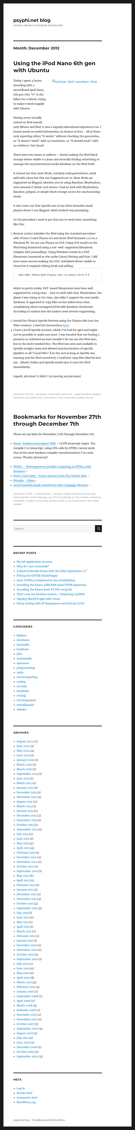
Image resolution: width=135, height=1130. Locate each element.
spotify (80, 397)
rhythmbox (70, 397)
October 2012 (25, 866)
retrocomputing (27, 677)
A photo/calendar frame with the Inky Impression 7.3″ (52, 571)
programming (26, 667)
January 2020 (25, 760)
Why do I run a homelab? (33, 566)
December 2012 (27, 857)
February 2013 (26, 852)
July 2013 (22, 834)
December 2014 (27, 792)
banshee (86, 394)
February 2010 (26, 987)
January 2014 (25, 811)
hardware (41, 394)
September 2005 (27, 1056)
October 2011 (25, 903)
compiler (77, 493)
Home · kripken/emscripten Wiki (34, 443)
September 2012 (27, 871)
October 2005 (25, 1051)
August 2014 (25, 801)
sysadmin (23, 691)
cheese (67, 493)
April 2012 (23, 880)
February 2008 (26, 1010)
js (73, 497)
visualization (79, 500)
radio (20, 672)
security (22, 686)
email (33, 497)
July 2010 (22, 963)
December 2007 (27, 1014)
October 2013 (25, 824)
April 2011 (23, 926)
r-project (30, 500)
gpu (45, 497)
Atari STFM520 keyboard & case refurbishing (46, 580)
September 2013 (27, 829)
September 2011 (27, 908)
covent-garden (21, 497)
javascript (66, 497)
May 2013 (23, 843)
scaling (21, 681)
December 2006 (27, 1047)
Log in (21, 1088)
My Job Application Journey (34, 561)
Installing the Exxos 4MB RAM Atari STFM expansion (51, 585)
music (60, 397)
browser (58, 493)
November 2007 (27, 1019)
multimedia (53, 394)
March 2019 (24, 764)
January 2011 (25, 940)
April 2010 (23, 977)
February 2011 (26, 936)
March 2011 (24, 931)
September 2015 (27, 773)
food (40, 497)
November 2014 (27, 797)
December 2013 (26, 815)
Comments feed (27, 1097)
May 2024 (23, 750)
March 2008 (24, 1005)
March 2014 (24, 806)
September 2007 (27, 1028)
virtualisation (25, 704)
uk (69, 500)
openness (66, 394)
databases (23, 640)
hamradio (23, 644)
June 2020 (23, 755)
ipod (27, 397)
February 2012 (26, 885)
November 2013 (27, 820)
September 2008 (27, 996)
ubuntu (89, 397)
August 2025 (25, 741)
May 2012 (23, 875)
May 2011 (22, 922)
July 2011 (22, 912)
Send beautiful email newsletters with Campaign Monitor (50, 485)
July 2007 (23, 1038)
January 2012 (25, 889)
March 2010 (24, 982)
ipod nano (36, 397)
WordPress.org (26, 1102)
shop (45, 500)
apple (78, 394)
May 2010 (23, 973)
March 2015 (24, 783)
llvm (77, 497)
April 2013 (23, 848)
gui (50, 497)
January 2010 (25, 991)
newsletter (19, 500)
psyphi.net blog (32, 20)
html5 (56, 497)
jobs (19, 653)
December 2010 (27, 945)
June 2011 (23, 917)
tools (61, 500)
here (66, 325)
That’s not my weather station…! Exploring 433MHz (51, 594)
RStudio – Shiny (24, 480)
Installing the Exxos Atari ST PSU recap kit (44, 589)
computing (89, 493)
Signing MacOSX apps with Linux (38, 598)
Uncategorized (43, 493)
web (89, 500)
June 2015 (23, 778)
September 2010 (27, 959)
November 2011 (27, 899)
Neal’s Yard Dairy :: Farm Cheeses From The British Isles (50, 475)
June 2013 (23, 838)
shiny (39, 500)
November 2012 (27, 861)
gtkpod (96, 394)
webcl (95, 500)
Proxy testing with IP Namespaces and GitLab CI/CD (50, 603)
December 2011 (26, 894)
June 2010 (23, 968)
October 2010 (25, 954)
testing (21, 695)
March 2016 (24, 769)
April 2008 (23, 1000)
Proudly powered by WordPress (48, 1120)
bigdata (22, 635)
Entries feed (24, 1093)
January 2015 (25, 787)
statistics (53, 500)
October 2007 (25, 1024)
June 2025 (23, 746)
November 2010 (27, 949)
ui (66, 500)
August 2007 (25, 1033)
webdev (17, 504)
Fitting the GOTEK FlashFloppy (37, 575)
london (84, 497)
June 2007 (23, 1042)
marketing (95, 497)
